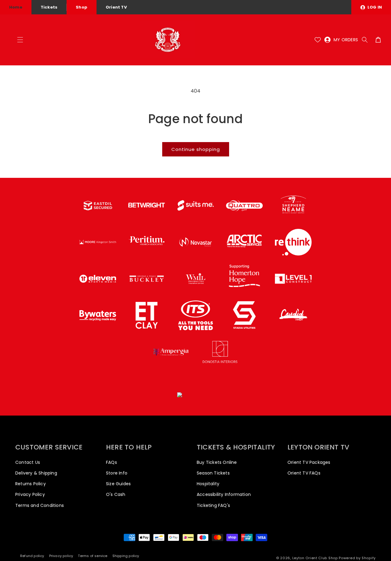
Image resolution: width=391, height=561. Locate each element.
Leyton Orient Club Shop (315, 558)
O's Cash (116, 494)
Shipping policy (125, 555)
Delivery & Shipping (36, 473)
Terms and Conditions (39, 505)
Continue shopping (195, 149)
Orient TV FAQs (303, 473)
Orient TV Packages (309, 462)
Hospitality (208, 484)
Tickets (49, 7)
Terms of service (92, 555)
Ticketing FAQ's (213, 505)
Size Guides (118, 484)
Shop (81, 7)
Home (15, 7)
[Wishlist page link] (318, 40)
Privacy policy (61, 555)
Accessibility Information (224, 494)
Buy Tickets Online (217, 462)
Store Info (116, 473)
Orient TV (116, 7)
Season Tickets (213, 473)
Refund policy (32, 555)
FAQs (111, 462)
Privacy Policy (30, 494)
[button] (20, 40)
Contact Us (27, 462)
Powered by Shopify (357, 558)
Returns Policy (30, 484)
